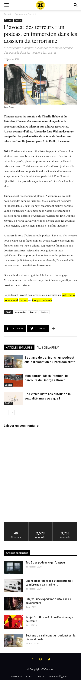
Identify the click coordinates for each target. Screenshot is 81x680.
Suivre (40, 523)
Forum (41, 676)
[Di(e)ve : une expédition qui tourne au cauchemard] (13, 603)
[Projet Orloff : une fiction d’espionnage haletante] (13, 622)
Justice (44, 312)
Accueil (7, 14)
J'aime (15, 523)
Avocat (33, 312)
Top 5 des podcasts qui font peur (46, 562)
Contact (30, 676)
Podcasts (20, 14)
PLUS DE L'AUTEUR (48, 347)
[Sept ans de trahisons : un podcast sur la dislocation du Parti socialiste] (13, 362)
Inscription (16, 676)
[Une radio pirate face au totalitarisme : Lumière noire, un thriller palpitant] (13, 585)
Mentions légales (58, 676)
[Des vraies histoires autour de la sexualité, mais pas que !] (13, 398)
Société (32, 14)
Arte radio (20, 312)
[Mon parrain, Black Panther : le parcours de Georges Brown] (13, 380)
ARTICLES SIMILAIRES (19, 347)
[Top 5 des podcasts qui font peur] (13, 567)
